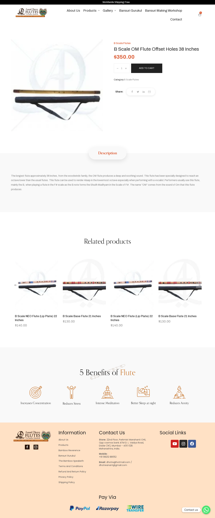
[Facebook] (192, 444)
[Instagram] (183, 444)
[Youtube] (175, 444)
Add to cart (146, 68)
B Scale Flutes (122, 43)
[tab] (107, 153)
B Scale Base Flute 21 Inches (82, 316)
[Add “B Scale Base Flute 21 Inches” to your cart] (84, 309)
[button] (16, 285)
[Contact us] (206, 510)
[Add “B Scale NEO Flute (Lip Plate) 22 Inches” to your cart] (36, 309)
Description (107, 153)
